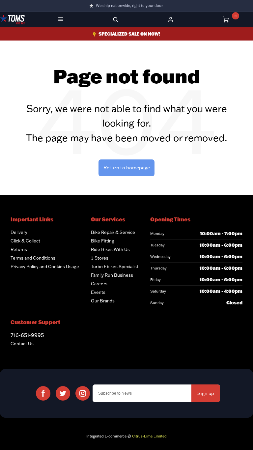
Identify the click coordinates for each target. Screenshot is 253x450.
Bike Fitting (102, 240)
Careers (99, 283)
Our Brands (103, 300)
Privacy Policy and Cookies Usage (45, 266)
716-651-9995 (27, 335)
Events (98, 292)
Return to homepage (126, 167)
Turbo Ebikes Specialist (114, 266)
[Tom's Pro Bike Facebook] (43, 393)
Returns (19, 249)
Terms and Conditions (33, 258)
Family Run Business (112, 275)
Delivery (19, 232)
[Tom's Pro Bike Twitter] (63, 393)
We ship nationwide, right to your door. (129, 5)
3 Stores (99, 258)
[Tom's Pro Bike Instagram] (82, 393)
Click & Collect (25, 240)
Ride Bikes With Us (110, 249)
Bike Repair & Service (113, 232)
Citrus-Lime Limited (149, 436)
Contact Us (22, 343)
